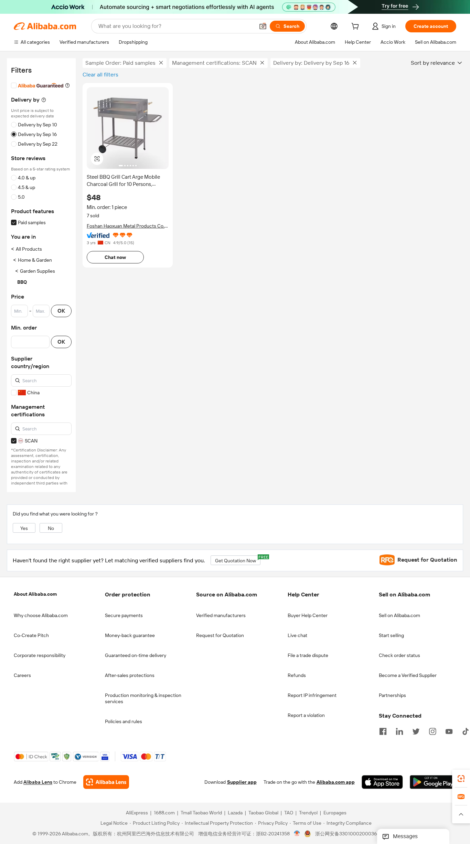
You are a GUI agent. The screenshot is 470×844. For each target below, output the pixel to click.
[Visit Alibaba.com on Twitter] (416, 731)
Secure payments (124, 615)
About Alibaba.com (35, 594)
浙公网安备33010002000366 (347, 833)
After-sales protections (129, 675)
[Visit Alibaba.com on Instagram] (432, 731)
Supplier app (242, 782)
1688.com (164, 812)
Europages (334, 812)
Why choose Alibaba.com (41, 615)
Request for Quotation (220, 635)
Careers (22, 675)
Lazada (235, 812)
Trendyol (308, 812)
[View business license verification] (297, 833)
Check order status (399, 655)
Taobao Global (263, 812)
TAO (288, 812)
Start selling (391, 635)
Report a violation (306, 715)
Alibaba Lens (37, 782)
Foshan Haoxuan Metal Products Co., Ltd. (126, 226)
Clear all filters (100, 74)
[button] (263, 26)
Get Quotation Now (237, 559)
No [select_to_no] (51, 528)
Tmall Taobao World (201, 812)
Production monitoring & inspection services (143, 698)
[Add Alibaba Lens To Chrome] (106, 782)
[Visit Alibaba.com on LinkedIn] (399, 731)
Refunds (297, 675)
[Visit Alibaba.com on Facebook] (383, 731)
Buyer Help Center (308, 615)
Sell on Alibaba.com (399, 615)
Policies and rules (123, 721)
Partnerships (392, 695)
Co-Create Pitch (31, 635)
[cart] (356, 27)
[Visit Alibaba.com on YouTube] (449, 731)
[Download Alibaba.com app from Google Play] (433, 782)
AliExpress (137, 812)
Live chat (297, 635)
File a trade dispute (308, 655)
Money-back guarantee (130, 635)
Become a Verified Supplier (408, 675)
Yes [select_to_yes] (24, 528)
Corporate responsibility (39, 655)
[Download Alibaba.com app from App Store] (382, 782)
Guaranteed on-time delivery (135, 655)
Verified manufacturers (221, 615)
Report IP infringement (312, 695)
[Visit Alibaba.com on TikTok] (465, 731)
